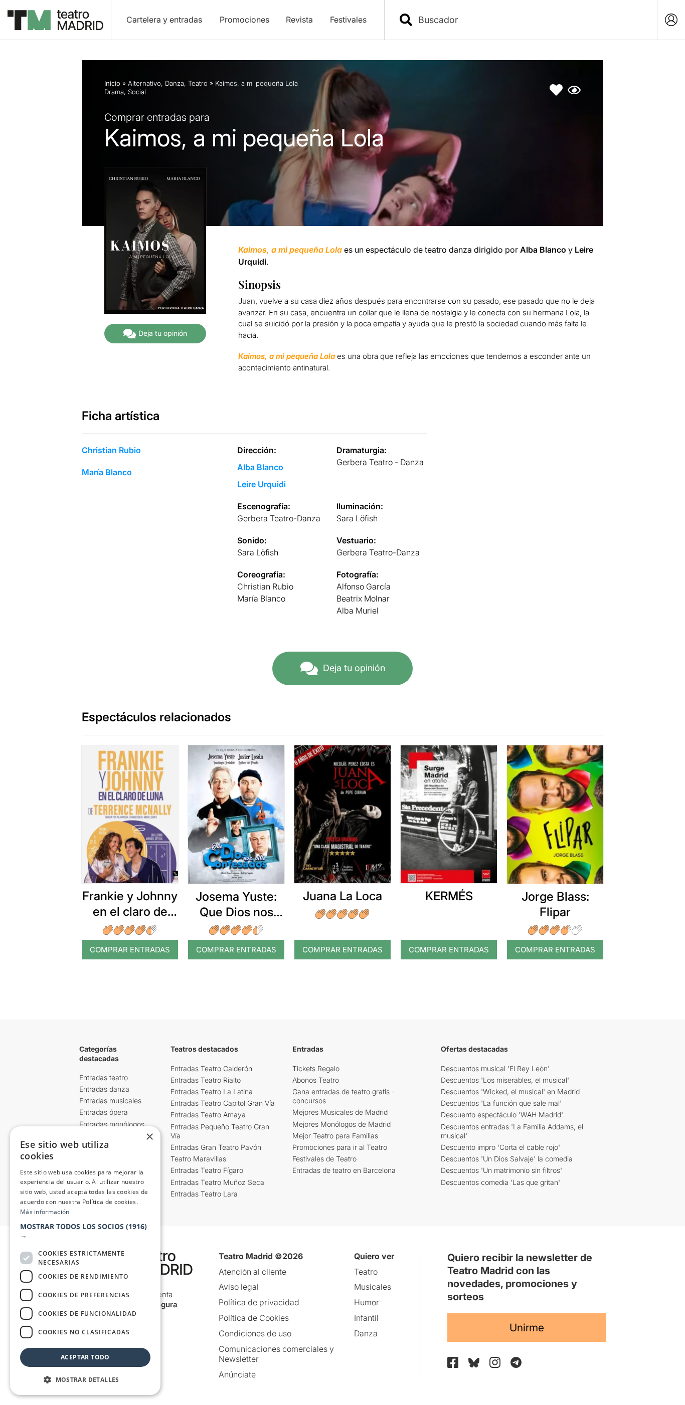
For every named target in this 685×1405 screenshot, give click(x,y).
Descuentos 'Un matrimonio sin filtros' (501, 1170)
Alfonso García (363, 586)
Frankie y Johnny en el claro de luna (130, 911)
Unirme (526, 1327)
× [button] (149, 1137)
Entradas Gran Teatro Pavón (215, 1147)
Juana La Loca (342, 896)
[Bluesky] (473, 1362)
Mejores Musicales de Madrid (340, 1112)
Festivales (348, 20)
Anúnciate (237, 1374)
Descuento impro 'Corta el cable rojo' (500, 1147)
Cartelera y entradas (164, 20)
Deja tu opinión (162, 333)
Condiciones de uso (255, 1333)
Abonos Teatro (315, 1080)
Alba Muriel (357, 611)
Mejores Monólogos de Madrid (341, 1124)
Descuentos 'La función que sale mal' (501, 1103)
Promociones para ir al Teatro (339, 1147)
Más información (45, 1212)
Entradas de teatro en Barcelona (344, 1170)
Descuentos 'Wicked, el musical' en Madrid (510, 1091)
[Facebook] (452, 1362)
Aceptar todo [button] (85, 1357)
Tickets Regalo (315, 1068)
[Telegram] (516, 1362)
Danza (174, 83)
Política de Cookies (254, 1318)
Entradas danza (104, 1089)
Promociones (244, 20)
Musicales (372, 1287)
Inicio (112, 83)
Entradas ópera (103, 1112)
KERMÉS (449, 896)
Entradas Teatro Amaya (208, 1114)
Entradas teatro (103, 1077)
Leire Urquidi (261, 484)
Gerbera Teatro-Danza (278, 518)
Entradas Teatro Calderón (211, 1068)
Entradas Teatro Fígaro (206, 1170)
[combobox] (529, 20)
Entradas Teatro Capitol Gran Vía (222, 1103)
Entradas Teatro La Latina (211, 1091)
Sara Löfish (357, 518)
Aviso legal (239, 1287)
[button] (85, 1231)
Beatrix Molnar (363, 598)
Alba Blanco (260, 467)
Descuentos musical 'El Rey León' (495, 1068)
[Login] (671, 20)
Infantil (366, 1318)
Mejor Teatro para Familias (335, 1135)
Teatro (198, 83)
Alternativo (144, 83)
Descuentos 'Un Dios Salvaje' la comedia (507, 1158)
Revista (299, 20)
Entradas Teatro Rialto (205, 1080)
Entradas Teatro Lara (204, 1193)
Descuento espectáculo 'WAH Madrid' (502, 1114)
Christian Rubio (111, 450)
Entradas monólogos (111, 1124)
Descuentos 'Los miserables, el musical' (505, 1080)
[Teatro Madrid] (55, 20)
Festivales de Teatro (324, 1158)
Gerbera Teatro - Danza (380, 462)
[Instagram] (494, 1362)
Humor (366, 1302)
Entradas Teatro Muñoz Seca (217, 1182)
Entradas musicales (110, 1100)
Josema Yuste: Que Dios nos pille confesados (236, 912)
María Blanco (107, 472)
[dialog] (85, 1260)
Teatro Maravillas (198, 1158)
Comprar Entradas (130, 949)
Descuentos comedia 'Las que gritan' (500, 1182)
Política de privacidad (259, 1302)
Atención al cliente (252, 1272)
